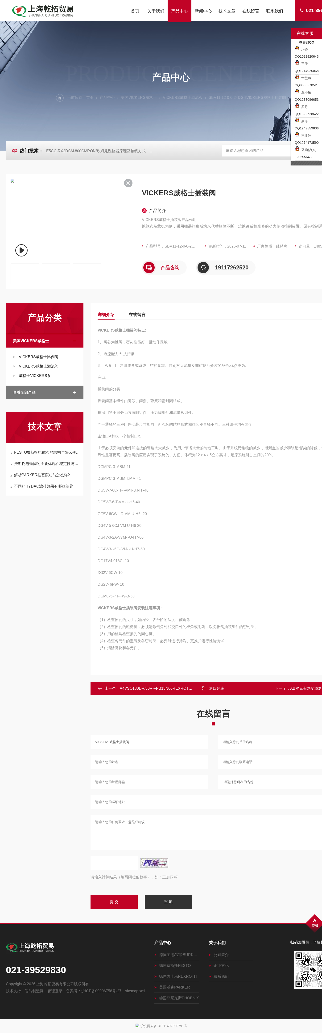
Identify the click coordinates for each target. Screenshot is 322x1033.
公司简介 (221, 955)
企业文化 (221, 966)
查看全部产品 (24, 392)
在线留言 (250, 11)
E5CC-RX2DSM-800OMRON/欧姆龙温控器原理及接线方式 (96, 151)
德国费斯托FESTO (175, 966)
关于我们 (155, 11)
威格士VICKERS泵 (35, 376)
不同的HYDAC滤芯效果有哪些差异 (43, 486)
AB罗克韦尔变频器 (306, 688)
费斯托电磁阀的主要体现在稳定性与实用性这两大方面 (47, 464)
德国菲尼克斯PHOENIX (179, 998)
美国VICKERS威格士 (139, 98)
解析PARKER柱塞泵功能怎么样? (42, 475)
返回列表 (216, 688)
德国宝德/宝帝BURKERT (179, 955)
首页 (135, 11)
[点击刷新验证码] (154, 863)
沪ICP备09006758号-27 (101, 991)
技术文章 (227, 11)
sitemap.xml (135, 991)
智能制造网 (34, 991)
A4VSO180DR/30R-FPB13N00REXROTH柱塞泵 (161, 688)
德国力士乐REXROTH (178, 976)
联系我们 (274, 11)
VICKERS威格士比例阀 (38, 357)
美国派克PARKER (174, 987)
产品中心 (179, 11)
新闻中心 (203, 11)
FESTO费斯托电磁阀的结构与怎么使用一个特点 (47, 452)
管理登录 (54, 991)
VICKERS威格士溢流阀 (182, 98)
